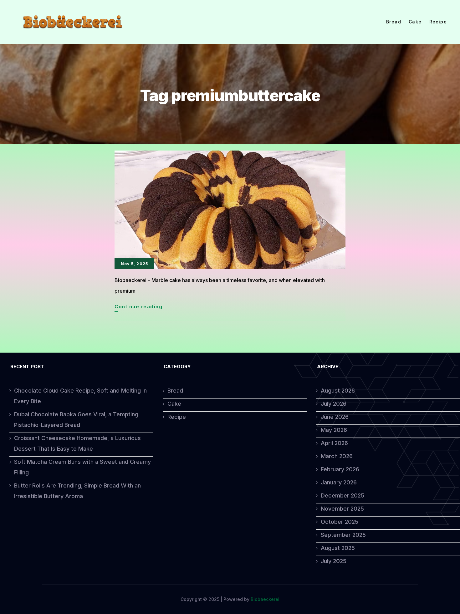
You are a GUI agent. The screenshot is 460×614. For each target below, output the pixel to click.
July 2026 (333, 403)
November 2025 (342, 508)
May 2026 (334, 430)
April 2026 (334, 443)
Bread (393, 21)
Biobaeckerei (265, 599)
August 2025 (338, 548)
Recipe (438, 21)
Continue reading (138, 307)
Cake (415, 21)
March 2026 (337, 456)
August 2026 (338, 390)
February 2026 (340, 469)
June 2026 (335, 416)
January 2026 (339, 482)
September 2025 (343, 535)
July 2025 (333, 561)
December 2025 (342, 495)
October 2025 (339, 521)
